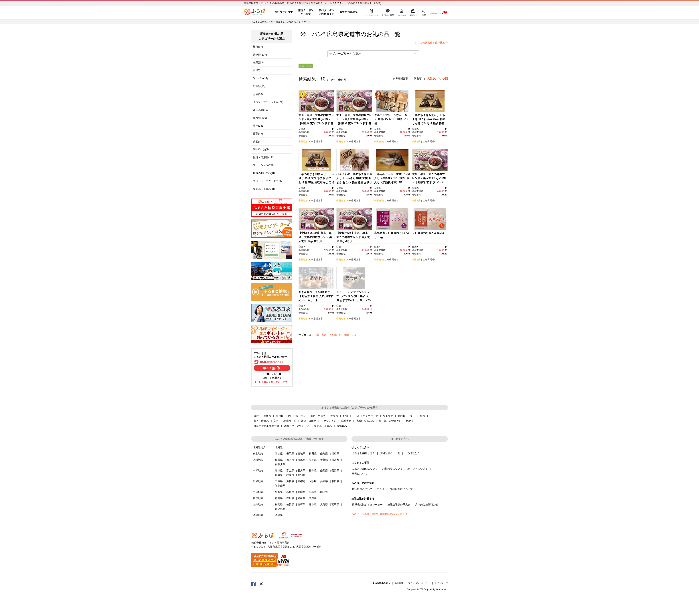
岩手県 (290, 453)
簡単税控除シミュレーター (367, 504)
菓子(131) (258, 125)
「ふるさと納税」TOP (262, 21)
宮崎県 (335, 504)
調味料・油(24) (261, 149)
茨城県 (279, 459)
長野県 (335, 470)
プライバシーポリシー (419, 583)
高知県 (313, 498)
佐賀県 (290, 504)
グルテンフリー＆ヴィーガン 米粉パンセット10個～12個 (391, 119)
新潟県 (279, 470)
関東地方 (258, 459)
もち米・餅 (335, 334)
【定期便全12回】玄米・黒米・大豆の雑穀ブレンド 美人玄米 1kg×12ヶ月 (315, 237)
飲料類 (401, 415)
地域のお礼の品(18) (264, 173)
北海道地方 (259, 447)
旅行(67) (258, 46)
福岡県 (279, 504)
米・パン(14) (260, 78)
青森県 (279, 453)
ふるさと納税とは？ (363, 453)
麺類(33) (258, 133)
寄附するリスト (413, 12)
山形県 (324, 453)
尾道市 (352, 34)
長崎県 (301, 504)
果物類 (267, 415)
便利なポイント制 (390, 453)
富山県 (290, 470)
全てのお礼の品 (349, 12)
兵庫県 (324, 481)
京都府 (301, 481)
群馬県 (301, 459)
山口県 (324, 492)
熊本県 (313, 504)
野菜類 (334, 415)
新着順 (418, 78)
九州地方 (258, 504)
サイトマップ (441, 583)
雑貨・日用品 (308, 420)
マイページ (401, 12)
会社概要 (399, 583)
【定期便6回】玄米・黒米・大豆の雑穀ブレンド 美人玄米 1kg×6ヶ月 (353, 237)
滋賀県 (290, 481)
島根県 (290, 492)
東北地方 (258, 453)
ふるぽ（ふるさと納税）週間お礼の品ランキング (380, 514)
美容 (276, 420)
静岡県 (290, 474)
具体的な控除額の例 (426, 504)
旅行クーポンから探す (305, 12)
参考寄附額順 (400, 78)
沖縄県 (279, 515)
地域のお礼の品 (365, 420)
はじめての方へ (371, 12)
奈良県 (335, 481)
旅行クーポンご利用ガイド (326, 12)
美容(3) (257, 141)
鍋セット (411, 420)
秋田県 (313, 453)
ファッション (328, 420)
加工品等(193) (261, 109)
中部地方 (258, 470)
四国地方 (258, 498)
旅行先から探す (284, 12)
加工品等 (388, 415)
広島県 (312, 141)
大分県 (324, 504)
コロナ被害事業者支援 (266, 425)
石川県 (301, 470)
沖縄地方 (258, 515)
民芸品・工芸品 (323, 425)
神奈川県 (280, 464)
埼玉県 (313, 459)
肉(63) (256, 70)
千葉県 (324, 459)
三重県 (279, 481)
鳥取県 (279, 492)
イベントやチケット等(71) (268, 102)
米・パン (300, 415)
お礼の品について (392, 468)
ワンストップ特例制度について (395, 489)
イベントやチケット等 (365, 415)
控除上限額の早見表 (398, 504)
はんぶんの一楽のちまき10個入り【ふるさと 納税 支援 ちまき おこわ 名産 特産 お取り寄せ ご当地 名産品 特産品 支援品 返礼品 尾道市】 (354, 182)
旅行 (256, 415)
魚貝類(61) (259, 62)
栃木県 (290, 459)
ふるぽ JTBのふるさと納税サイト (255, 12)
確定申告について (362, 489)
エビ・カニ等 (318, 415)
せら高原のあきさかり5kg (428, 232)
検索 (423, 12)
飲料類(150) (260, 117)
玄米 (324, 334)
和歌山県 (280, 485)
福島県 (335, 453)
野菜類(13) (259, 86)
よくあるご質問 (388, 12)
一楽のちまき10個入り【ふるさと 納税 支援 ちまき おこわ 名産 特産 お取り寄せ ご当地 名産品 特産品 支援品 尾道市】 (316, 182)
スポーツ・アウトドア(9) (267, 181)
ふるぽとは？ (412, 453)
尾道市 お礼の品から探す (288, 21)
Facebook (253, 584)
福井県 (313, 470)
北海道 (279, 447)
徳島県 (279, 498)
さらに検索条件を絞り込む (430, 42)
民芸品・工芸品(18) (264, 188)
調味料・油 (289, 420)
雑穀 (347, 334)
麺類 (422, 415)
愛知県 (301, 474)
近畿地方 (258, 481)
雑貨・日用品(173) (264, 157)
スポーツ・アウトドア (296, 425)
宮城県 (301, 453)
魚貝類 (279, 415)
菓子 (412, 415)
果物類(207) (260, 54)
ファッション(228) (264, 165)
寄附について (359, 473)
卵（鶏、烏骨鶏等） (389, 420)
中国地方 (303, 141)
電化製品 (342, 425)
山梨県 (324, 470)
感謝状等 (346, 420)
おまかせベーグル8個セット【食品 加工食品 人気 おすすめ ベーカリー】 (316, 296)
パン (354, 334)
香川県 (290, 498)
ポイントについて (417, 468)
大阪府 (313, 481)
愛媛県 (301, 498)
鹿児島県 (280, 508)
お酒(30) (258, 94)
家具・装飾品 (261, 420)
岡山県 (301, 492)
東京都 (335, 459)
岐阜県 (279, 474)
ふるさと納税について (365, 468)
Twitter (261, 584)
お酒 (345, 415)
